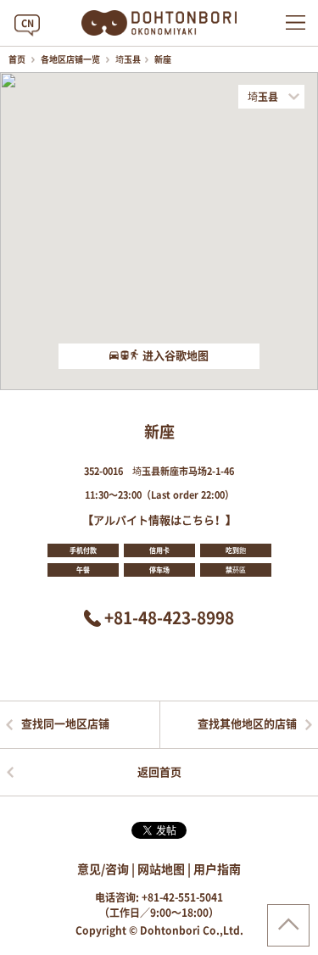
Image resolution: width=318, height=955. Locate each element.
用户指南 (217, 869)
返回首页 (159, 772)
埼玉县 (128, 59)
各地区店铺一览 (71, 59)
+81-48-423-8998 (169, 618)
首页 (17, 59)
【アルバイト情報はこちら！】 (159, 520)
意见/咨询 (103, 869)
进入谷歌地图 (175, 355)
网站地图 (161, 869)
